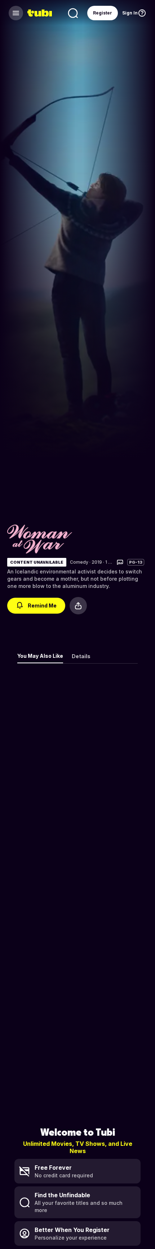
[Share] (78, 605)
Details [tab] (81, 656)
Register (102, 13)
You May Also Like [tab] (40, 656)
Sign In (130, 13)
